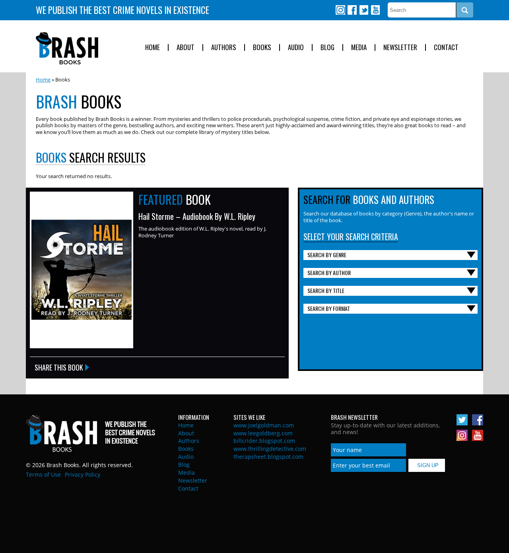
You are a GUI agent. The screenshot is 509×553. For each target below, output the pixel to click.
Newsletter (400, 47)
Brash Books (67, 48)
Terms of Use (43, 474)
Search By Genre (326, 254)
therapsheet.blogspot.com (268, 456)
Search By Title (325, 290)
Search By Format (328, 308)
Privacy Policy (82, 474)
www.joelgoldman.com (263, 425)
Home (152, 47)
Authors (223, 47)
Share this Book (59, 367)
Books (262, 47)
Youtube (375, 10)
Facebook (352, 10)
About (185, 47)
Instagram (340, 10)
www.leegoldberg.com (263, 433)
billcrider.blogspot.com (264, 440)
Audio (296, 47)
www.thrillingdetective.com (269, 448)
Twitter (363, 10)
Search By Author (329, 272)
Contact (446, 47)
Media (359, 47)
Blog (327, 47)
